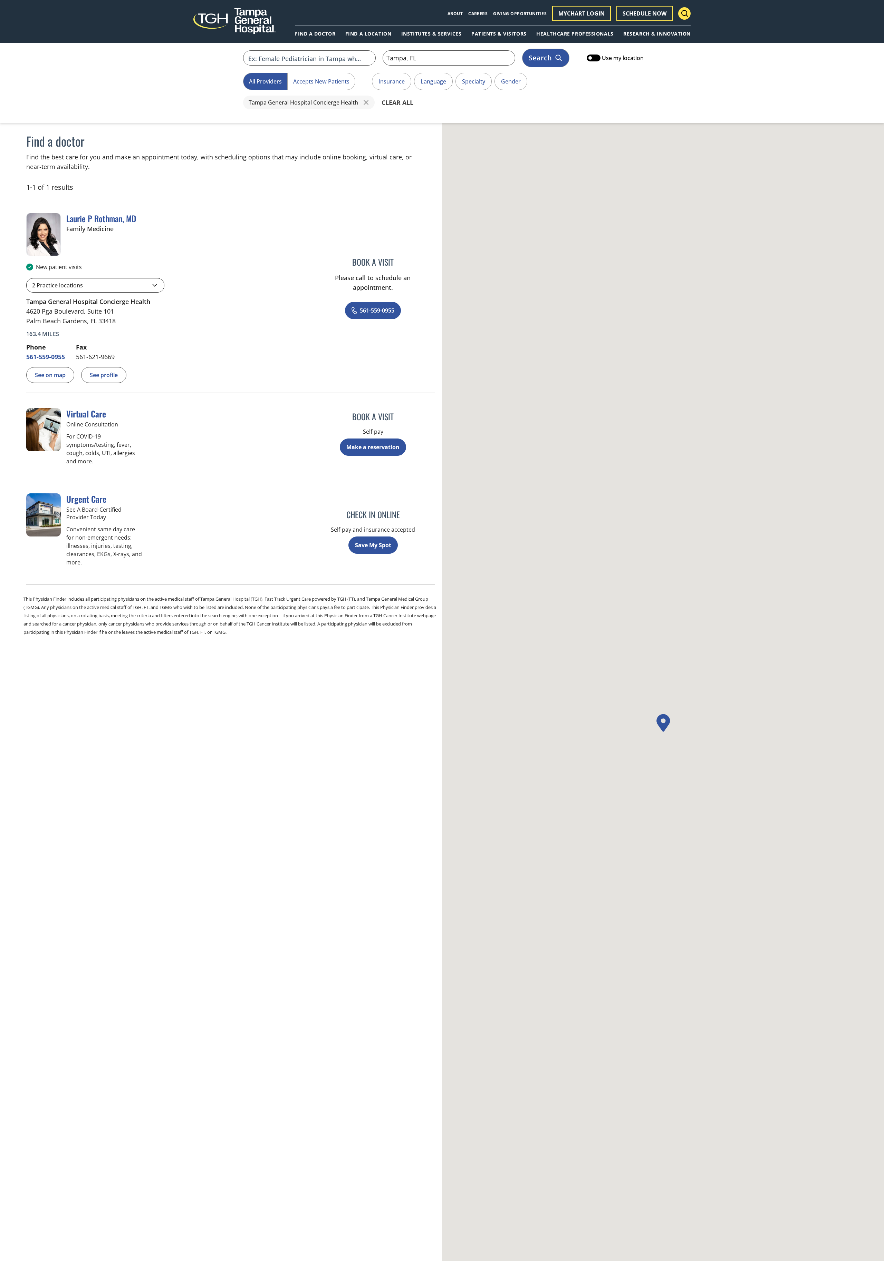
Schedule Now (644, 13)
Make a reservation (373, 447)
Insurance (391, 81)
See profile (104, 375)
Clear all (397, 102)
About (455, 14)
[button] (95, 285)
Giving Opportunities (520, 14)
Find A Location (368, 33)
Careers (478, 14)
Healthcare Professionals (574, 33)
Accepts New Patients (321, 81)
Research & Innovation (657, 33)
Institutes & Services (431, 33)
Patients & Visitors (499, 33)
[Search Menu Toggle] (684, 13)
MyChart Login (581, 13)
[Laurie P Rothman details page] (43, 234)
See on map (50, 375)
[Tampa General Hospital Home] (234, 25)
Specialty (473, 81)
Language (433, 81)
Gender (511, 81)
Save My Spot (373, 545)
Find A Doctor (315, 33)
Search (540, 57)
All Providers (265, 81)
